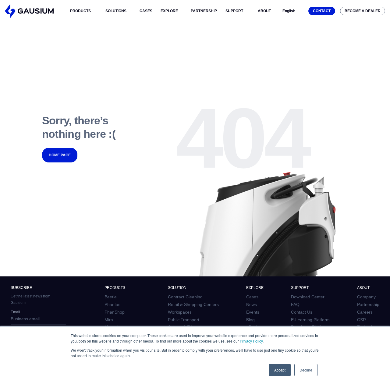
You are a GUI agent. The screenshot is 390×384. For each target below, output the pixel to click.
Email (15, 312)
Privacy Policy (251, 340)
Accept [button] (279, 369)
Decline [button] (306, 369)
